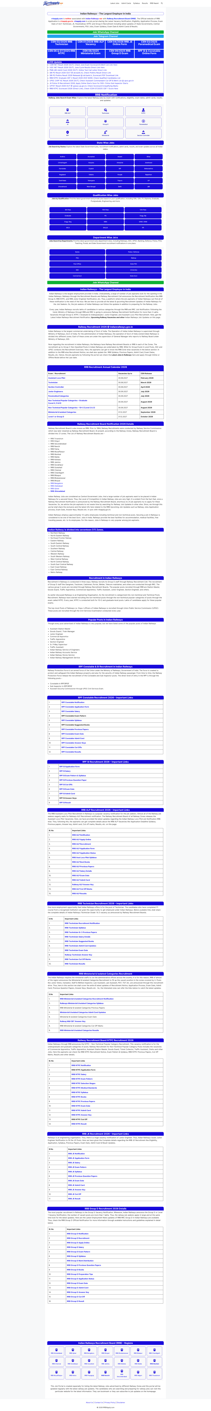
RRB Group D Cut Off (76, 1297)
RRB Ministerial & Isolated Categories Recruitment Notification (87, 999)
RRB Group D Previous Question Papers (84, 1265)
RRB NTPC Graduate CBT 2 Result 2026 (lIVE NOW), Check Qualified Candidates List (85, 78)
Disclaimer (121, 1402)
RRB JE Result (74, 1199)
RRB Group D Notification (77, 1234)
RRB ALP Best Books (81, 862)
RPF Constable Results (71, 752)
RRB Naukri (154, 3)
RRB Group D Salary (75, 1247)
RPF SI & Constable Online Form (149, 52)
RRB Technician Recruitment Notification (82, 923)
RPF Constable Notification (73, 702)
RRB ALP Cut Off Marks (82, 889)
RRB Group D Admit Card (77, 1288)
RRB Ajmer (55, 488)
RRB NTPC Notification (81, 1065)
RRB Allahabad (57, 486)
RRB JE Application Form (78, 1158)
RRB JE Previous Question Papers (82, 1176)
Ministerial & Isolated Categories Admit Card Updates (83, 1012)
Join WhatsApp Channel (105, 282)
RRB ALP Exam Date (80, 875)
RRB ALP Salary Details (82, 871)
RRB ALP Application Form (83, 848)
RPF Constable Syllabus (72, 720)
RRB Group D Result (75, 1301)
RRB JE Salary (74, 1163)
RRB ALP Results (79, 893)
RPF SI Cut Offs (65, 784)
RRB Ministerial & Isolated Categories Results (79, 1030)
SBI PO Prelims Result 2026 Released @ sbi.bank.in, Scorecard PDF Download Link (84, 75)
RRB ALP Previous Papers (83, 866)
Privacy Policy (110, 1402)
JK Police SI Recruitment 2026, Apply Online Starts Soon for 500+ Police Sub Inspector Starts (89, 83)
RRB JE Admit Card (76, 1185)
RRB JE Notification (76, 1154)
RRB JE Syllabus (75, 1172)
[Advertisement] (105, 1323)
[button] (162, 3)
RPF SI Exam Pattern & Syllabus (72, 775)
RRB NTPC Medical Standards (84, 1088)
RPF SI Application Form (69, 766)
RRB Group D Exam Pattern (78, 1252)
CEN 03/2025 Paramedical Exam (149, 43)
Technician (53, 382)
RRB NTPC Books (79, 1097)
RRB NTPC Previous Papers (83, 1101)
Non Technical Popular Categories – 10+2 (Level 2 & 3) (71, 407)
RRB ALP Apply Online (81, 839)
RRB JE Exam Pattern (77, 1167)
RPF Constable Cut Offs (72, 747)
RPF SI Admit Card (67, 793)
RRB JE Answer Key (76, 1190)
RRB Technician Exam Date (76, 950)
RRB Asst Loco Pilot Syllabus (84, 857)
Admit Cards (126, 3)
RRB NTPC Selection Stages (83, 1083)
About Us (89, 1402)
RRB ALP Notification (81, 835)
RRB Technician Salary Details (77, 937)
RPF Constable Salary (71, 711)
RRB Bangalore (57, 483)
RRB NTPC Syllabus (80, 1092)
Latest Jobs (114, 3)
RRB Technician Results (75, 964)
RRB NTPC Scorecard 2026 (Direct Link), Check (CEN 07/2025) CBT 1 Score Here (84, 88)
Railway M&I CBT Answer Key (72, 1021)
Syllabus (136, 3)
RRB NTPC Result (79, 1124)
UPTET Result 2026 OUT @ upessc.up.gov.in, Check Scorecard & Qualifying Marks (84, 86)
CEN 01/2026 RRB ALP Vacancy (91, 43)
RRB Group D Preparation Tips (80, 1274)
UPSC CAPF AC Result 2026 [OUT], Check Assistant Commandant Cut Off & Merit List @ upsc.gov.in (92, 80)
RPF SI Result (65, 802)
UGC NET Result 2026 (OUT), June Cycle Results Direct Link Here (77, 67)
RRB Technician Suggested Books (79, 941)
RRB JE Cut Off (74, 1194)
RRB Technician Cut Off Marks (78, 959)
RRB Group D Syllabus (76, 1256)
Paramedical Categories (58, 396)
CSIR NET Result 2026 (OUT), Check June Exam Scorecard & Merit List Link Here (83, 65)
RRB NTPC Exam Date (81, 1106)
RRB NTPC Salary (79, 1074)
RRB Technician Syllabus (75, 928)
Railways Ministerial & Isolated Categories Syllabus (82, 1003)
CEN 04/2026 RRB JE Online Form (119, 43)
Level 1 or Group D (56, 417)
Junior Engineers (55, 391)
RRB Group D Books (75, 1270)
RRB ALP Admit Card (81, 880)
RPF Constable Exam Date (73, 734)
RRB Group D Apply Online (78, 1243)
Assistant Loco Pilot (56, 378)
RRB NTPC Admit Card (81, 1110)
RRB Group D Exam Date (77, 1283)
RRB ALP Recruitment (81, 844)
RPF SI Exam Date (66, 789)
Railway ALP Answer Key (83, 884)
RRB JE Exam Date (76, 1181)
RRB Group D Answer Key (78, 1292)
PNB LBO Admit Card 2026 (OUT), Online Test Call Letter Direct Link (78, 70)
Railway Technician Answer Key (78, 955)
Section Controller (56, 387)
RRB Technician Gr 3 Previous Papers (81, 932)
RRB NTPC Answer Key (81, 1115)
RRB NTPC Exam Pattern (82, 1079)
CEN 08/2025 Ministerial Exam (90, 52)
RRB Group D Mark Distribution (80, 1261)
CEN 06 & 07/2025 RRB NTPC (61, 52)
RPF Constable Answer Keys (74, 743)
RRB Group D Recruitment (78, 1238)
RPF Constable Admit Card (73, 738)
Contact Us (99, 1402)
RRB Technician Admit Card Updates (80, 946)
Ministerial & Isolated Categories (62, 412)
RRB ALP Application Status (84, 853)
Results (145, 3)
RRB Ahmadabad (58, 491)
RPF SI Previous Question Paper (73, 780)
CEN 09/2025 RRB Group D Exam (120, 52)
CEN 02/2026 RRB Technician (61, 43)
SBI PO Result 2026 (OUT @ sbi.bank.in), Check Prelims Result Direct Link (80, 73)
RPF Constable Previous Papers (75, 729)
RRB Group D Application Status (80, 1279)
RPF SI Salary (64, 771)
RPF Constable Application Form (75, 707)
